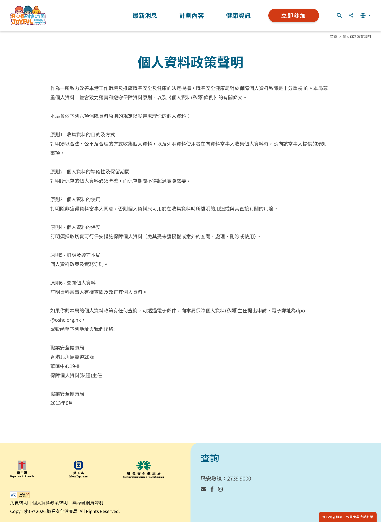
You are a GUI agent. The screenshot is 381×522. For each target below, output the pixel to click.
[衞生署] (22, 469)
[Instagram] (220, 489)
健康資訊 (238, 15)
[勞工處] (78, 469)
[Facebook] (212, 489)
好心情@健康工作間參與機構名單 (347, 516)
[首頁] (28, 15)
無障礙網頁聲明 (87, 502)
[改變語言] (365, 15)
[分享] (351, 15)
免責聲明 (19, 502)
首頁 (333, 36)
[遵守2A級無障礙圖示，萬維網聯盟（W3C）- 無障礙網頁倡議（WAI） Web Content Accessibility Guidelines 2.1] (20, 494)
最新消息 (145, 15)
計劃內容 (191, 15)
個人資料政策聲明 (357, 36)
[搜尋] (339, 15)
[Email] (203, 489)
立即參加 (293, 15)
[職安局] (143, 469)
